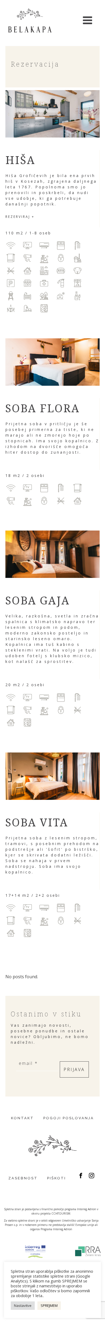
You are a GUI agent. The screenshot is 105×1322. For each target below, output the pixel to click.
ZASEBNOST (23, 1178)
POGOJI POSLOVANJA (68, 1118)
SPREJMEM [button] (49, 1305)
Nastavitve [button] (23, 1305)
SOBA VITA (36, 822)
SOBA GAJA (37, 600)
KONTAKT (22, 1118)
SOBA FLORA (42, 408)
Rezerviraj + (19, 216)
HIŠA (20, 159)
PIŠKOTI (56, 1178)
